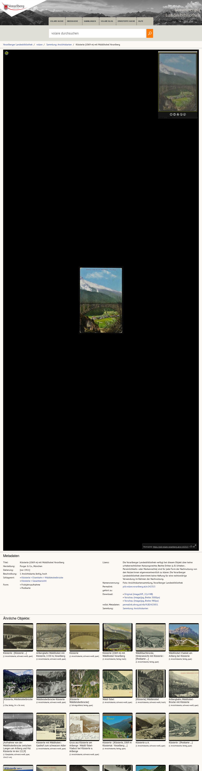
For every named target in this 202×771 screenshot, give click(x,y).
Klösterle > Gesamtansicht (34, 580)
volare (39, 44)
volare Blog (107, 21)
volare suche (56, 21)
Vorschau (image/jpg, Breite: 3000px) (142, 597)
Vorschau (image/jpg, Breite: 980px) (141, 600)
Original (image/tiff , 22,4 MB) (138, 594)
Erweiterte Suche (126, 21)
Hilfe (140, 21)
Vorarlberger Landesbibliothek (18, 44)
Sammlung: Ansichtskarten (59, 44)
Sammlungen (90, 21)
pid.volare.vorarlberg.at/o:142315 (139, 586)
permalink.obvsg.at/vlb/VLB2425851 (140, 604)
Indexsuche (72, 21)
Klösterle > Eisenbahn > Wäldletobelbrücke (42, 577)
